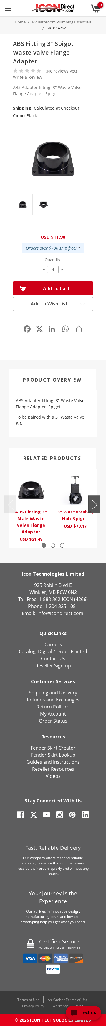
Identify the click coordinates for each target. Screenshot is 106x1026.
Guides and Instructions (53, 762)
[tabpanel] (31, 508)
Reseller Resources (53, 769)
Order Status (53, 721)
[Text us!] (83, 1014)
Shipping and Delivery (53, 692)
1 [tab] (44, 545)
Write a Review (27, 77)
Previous (10, 504)
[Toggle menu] (8, 8)
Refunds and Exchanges (53, 699)
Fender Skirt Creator (53, 748)
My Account (53, 714)
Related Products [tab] (52, 458)
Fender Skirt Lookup (53, 755)
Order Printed (71, 651)
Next (94, 504)
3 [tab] (62, 545)
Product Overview (52, 380)
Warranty (60, 1005)
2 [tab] (53, 545)
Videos (53, 776)
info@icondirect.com (60, 613)
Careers (53, 644)
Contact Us (53, 658)
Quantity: (53, 259)
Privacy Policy (33, 1005)
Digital (45, 651)
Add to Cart (56, 288)
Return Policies (53, 706)
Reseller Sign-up (53, 665)
